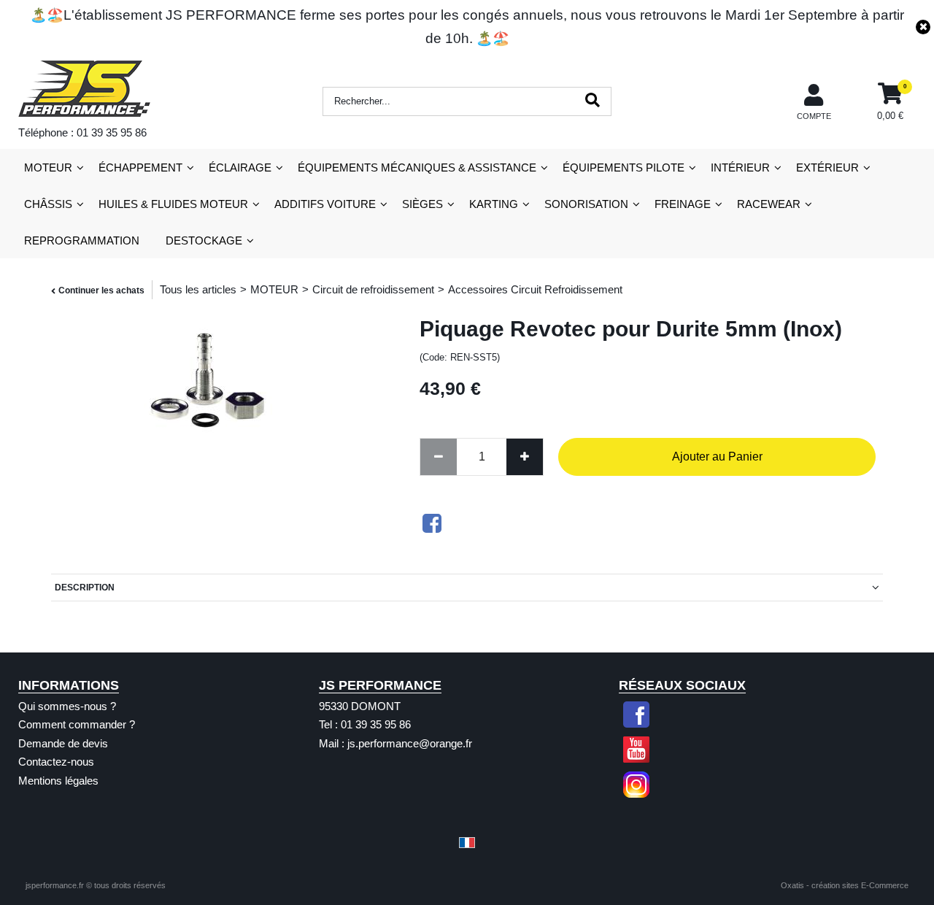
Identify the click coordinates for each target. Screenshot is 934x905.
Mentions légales (58, 780)
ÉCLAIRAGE (240, 167)
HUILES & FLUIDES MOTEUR (173, 204)
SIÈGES (422, 204)
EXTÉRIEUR (827, 167)
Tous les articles (198, 289)
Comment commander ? (76, 724)
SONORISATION (586, 204)
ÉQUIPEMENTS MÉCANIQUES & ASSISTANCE (417, 167)
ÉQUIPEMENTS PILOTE (623, 167)
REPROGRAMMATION (81, 240)
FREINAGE (683, 204)
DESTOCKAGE (204, 240)
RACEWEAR (768, 204)
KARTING (493, 204)
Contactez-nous (56, 761)
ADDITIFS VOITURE (325, 204)
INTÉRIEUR (740, 167)
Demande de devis (63, 743)
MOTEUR (48, 167)
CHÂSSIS (48, 204)
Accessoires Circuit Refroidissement (535, 289)
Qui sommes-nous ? (67, 706)
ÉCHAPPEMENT (140, 167)
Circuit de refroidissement (373, 289)
